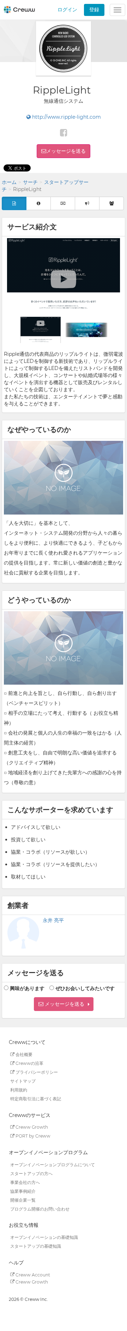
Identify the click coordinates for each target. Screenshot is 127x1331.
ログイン (67, 9)
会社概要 (23, 1054)
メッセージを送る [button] (66, 151)
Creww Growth (31, 1127)
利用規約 (18, 1090)
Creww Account (32, 1274)
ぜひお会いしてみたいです (85, 988)
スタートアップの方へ (31, 1173)
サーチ (30, 182)
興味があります (27, 988)
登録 (94, 9)
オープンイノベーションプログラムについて (52, 1164)
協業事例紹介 (23, 1191)
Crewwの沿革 (28, 1063)
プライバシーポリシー (36, 1072)
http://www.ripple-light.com (66, 117)
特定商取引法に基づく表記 (35, 1098)
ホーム (9, 182)
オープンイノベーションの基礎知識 (44, 1237)
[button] (63, 1004)
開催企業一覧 (23, 1199)
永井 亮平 (53, 920)
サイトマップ (23, 1081)
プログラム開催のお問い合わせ (39, 1208)
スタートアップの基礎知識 (35, 1246)
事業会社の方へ (25, 1182)
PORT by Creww (32, 1136)
